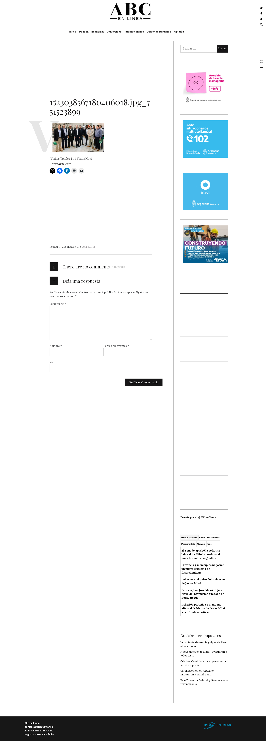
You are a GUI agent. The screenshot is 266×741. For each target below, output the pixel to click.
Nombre (56, 345)
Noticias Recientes (189, 538)
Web (52, 362)
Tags (209, 544)
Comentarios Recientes (209, 538)
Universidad (114, 31)
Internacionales (134, 31)
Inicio (72, 31)
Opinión (179, 31)
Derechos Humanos (159, 31)
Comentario (58, 303)
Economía (97, 31)
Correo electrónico (116, 345)
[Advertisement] (101, 66)
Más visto (201, 544)
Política (83, 31)
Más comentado (188, 544)
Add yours (118, 266)
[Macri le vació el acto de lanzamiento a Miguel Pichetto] (261, 67)
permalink (88, 246)
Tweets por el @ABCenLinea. (198, 517)
